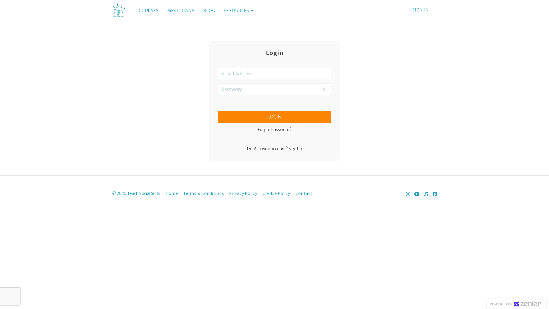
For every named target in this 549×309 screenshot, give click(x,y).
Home (172, 193)
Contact (304, 193)
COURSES (149, 10)
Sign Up (295, 148)
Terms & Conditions (203, 193)
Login (274, 117)
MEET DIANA (181, 10)
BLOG (209, 10)
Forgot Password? (274, 129)
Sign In (420, 10)
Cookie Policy (276, 193)
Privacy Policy (243, 193)
